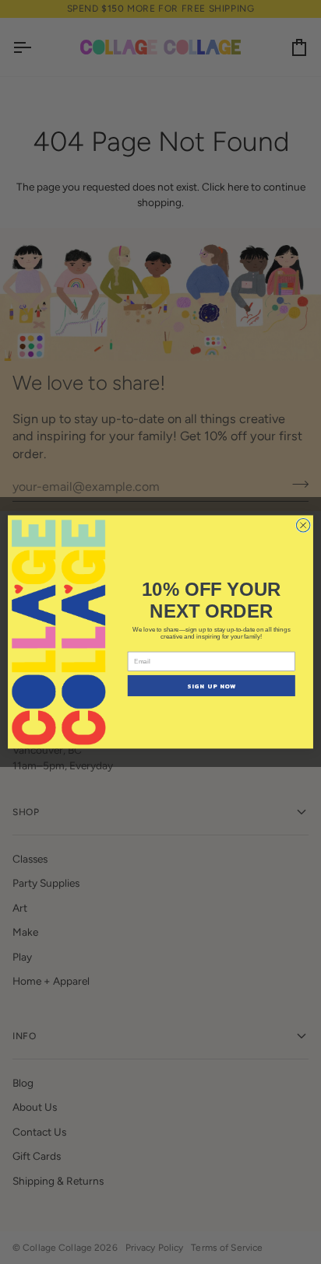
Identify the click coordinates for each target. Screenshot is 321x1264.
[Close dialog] (303, 526)
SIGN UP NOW (211, 686)
